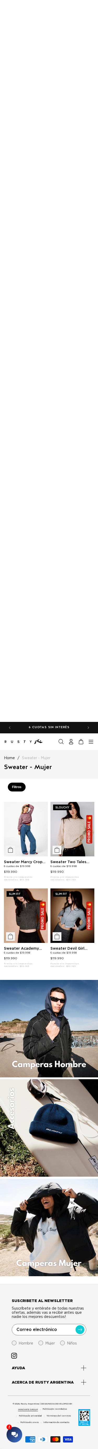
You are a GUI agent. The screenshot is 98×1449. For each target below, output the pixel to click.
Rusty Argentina (30, 1403)
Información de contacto (56, 1422)
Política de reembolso (55, 1409)
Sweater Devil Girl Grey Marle (67, 948)
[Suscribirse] (80, 1329)
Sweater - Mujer (36, 758)
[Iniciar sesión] (71, 742)
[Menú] (91, 742)
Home (9, 758)
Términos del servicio (59, 1415)
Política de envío (29, 1422)
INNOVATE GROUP (28, 1409)
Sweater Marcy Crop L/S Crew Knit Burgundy (23, 862)
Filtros (16, 787)
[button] (61, 741)
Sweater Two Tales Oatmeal (68, 862)
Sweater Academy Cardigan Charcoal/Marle (21, 948)
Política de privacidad (30, 1415)
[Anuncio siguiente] (88, 727)
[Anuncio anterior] (9, 727)
